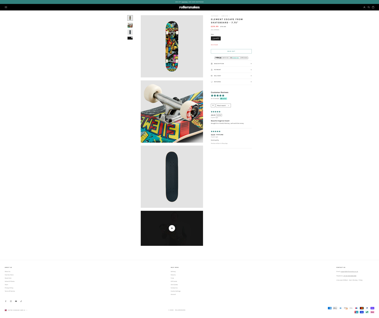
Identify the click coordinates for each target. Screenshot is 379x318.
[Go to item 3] (130, 32)
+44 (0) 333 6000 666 (349, 276)
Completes (224, 16)
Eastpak (185, 2)
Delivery (173, 271)
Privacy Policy (9, 288)
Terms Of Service (10, 291)
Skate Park (8, 278)
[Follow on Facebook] (6, 301)
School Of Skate (10, 281)
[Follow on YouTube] (16, 301)
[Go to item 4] (130, 38)
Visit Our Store (9, 275)
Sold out (231, 51)
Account (173, 294)
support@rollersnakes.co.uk (349, 271)
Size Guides (174, 284)
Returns (173, 275)
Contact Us (174, 288)
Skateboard (215, 16)
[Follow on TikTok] (21, 301)
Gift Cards (174, 281)
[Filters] (213, 105)
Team (6, 284)
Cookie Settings (176, 291)
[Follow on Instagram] (11, 301)
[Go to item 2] (130, 25)
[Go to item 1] (130, 18)
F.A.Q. (172, 278)
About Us (7, 271)
